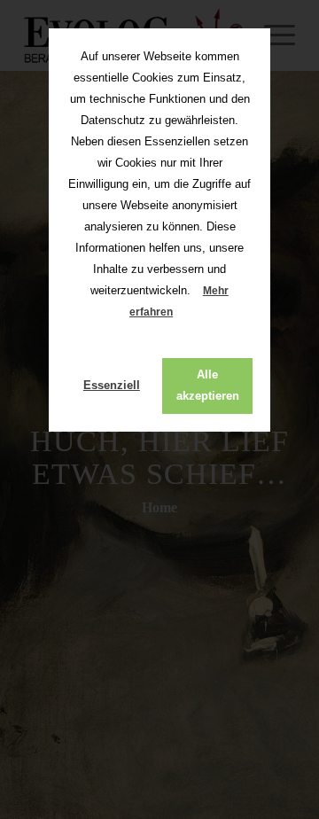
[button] (187, 313)
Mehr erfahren (179, 301)
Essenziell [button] (111, 385)
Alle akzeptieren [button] (207, 385)
